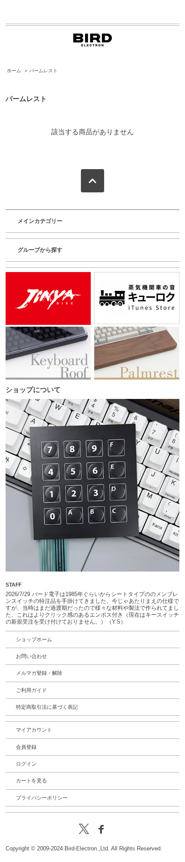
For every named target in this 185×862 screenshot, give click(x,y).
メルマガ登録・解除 (39, 673)
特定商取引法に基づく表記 (47, 707)
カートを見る (31, 781)
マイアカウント (34, 730)
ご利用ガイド (31, 690)
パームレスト (43, 70)
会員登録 (26, 747)
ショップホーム (34, 639)
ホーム (14, 70)
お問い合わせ (31, 656)
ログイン (26, 764)
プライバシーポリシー (42, 798)
